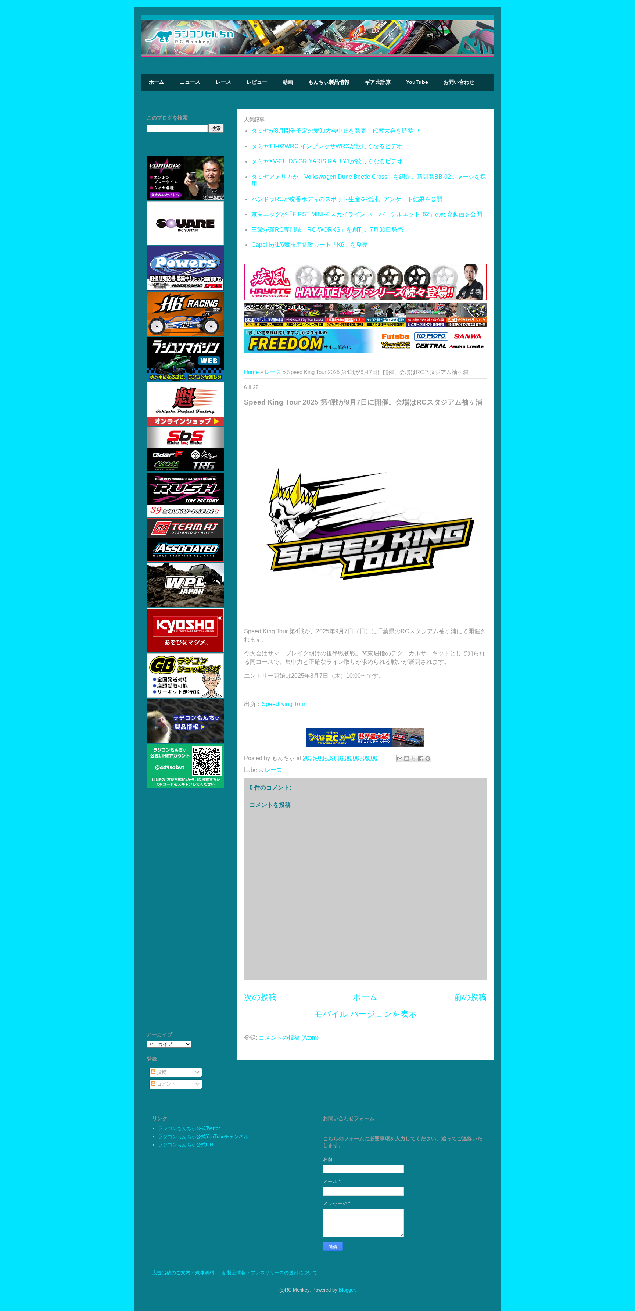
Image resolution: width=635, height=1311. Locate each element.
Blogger (347, 1290)
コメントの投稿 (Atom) (289, 1037)
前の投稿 (470, 997)
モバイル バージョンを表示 (365, 1014)
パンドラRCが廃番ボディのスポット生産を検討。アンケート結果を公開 (346, 199)
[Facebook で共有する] (420, 758)
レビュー (257, 82)
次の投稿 (260, 997)
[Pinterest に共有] (427, 758)
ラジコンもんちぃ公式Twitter (189, 1128)
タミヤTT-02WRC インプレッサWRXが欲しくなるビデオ (326, 146)
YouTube (417, 82)
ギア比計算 (378, 82)
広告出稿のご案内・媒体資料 (183, 1272)
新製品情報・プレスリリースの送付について (270, 1272)
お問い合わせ (459, 82)
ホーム (156, 82)
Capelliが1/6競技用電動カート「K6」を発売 (309, 245)
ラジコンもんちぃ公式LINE (187, 1144)
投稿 (160, 1072)
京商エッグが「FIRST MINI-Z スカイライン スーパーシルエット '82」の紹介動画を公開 (366, 214)
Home (251, 372)
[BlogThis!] (406, 758)
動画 (288, 82)
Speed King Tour (283, 704)
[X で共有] (413, 758)
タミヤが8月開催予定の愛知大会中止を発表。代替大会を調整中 (335, 131)
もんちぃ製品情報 (328, 82)
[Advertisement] (185, 913)
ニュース (190, 82)
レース (223, 82)
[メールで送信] (399, 758)
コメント (165, 1084)
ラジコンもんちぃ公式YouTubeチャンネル (203, 1136)
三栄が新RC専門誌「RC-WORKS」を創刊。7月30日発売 (327, 230)
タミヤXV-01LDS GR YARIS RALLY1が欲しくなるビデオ (327, 161)
